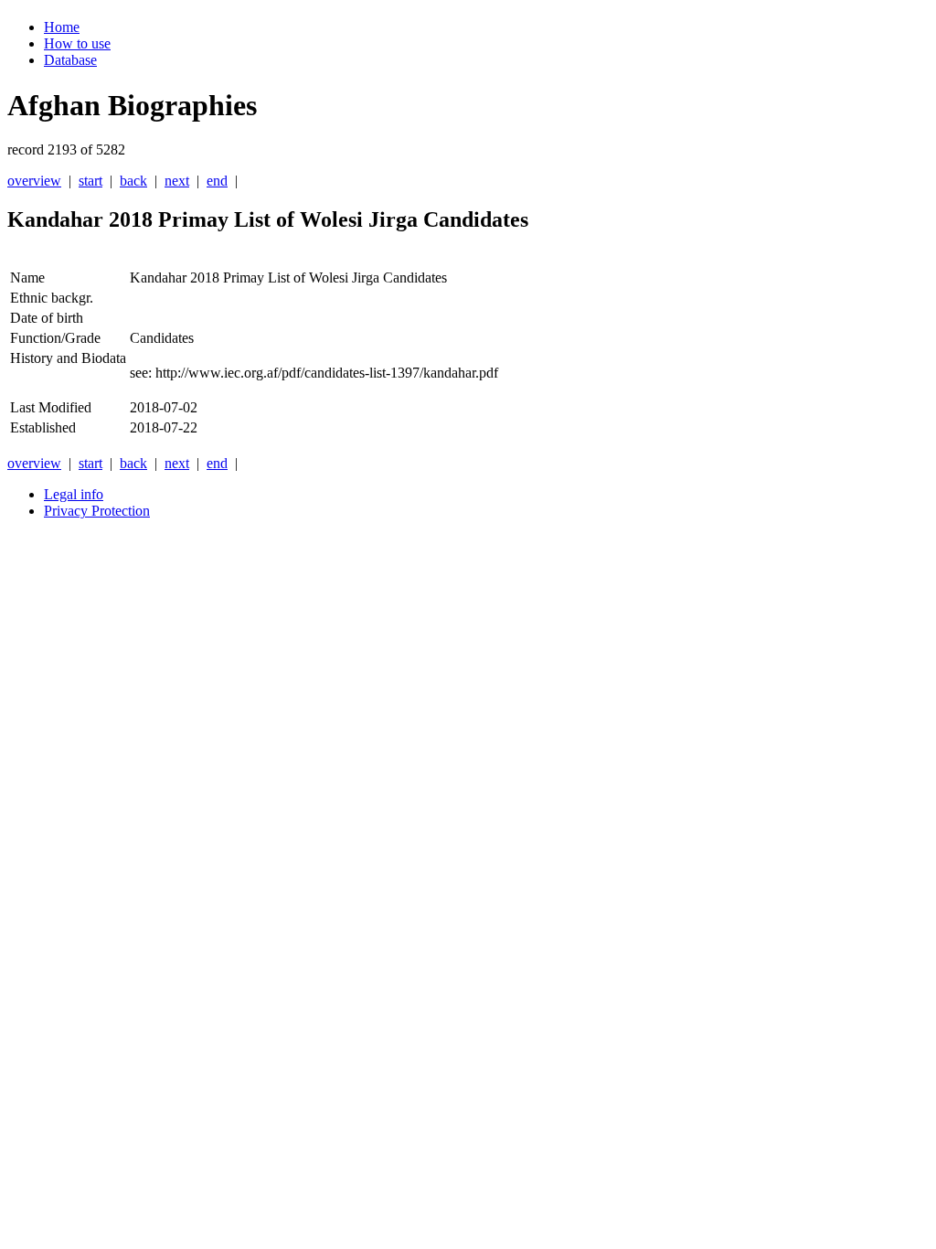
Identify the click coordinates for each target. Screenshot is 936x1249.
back (133, 180)
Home (62, 27)
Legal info (73, 494)
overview (34, 180)
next (177, 180)
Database (70, 60)
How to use (77, 43)
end (217, 180)
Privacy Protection (97, 510)
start (90, 180)
